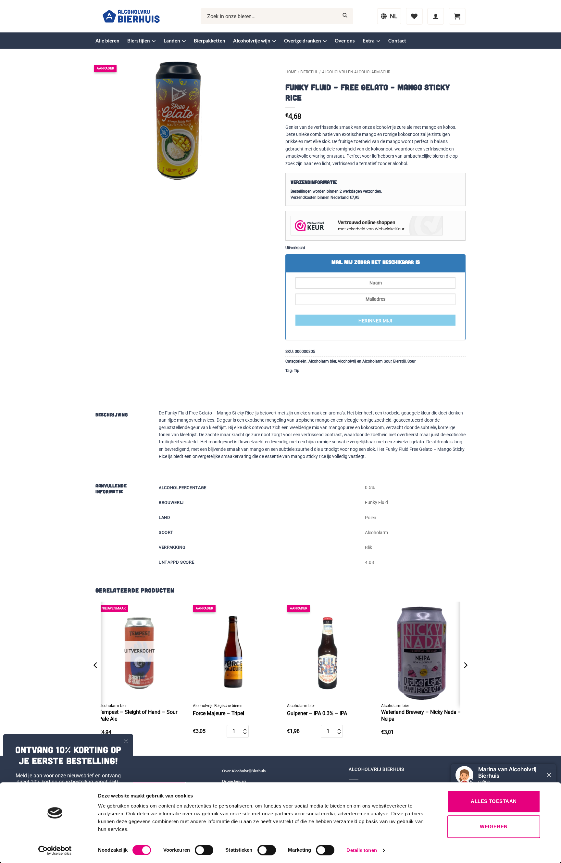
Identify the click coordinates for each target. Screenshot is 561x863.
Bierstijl (309, 72)
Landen (172, 40)
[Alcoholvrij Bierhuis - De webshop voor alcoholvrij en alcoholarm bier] (131, 16)
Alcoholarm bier (322, 361)
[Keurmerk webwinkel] (367, 225)
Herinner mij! (375, 320)
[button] (435, 16)
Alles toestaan (494, 801)
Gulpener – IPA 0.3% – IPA (317, 713)
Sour (411, 361)
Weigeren (494, 826)
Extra (369, 40)
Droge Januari (234, 781)
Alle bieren (107, 40)
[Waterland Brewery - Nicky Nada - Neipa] (422, 651)
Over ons (345, 40)
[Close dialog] (126, 741)
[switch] (204, 850)
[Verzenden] (345, 16)
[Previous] (96, 678)
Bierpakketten (209, 40)
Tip (296, 370)
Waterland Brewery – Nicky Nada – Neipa (421, 715)
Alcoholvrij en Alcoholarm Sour (356, 72)
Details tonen (361, 850)
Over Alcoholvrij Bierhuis (244, 770)
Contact (397, 40)
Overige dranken (302, 40)
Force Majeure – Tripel (218, 713)
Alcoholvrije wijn (251, 40)
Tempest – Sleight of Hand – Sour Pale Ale (138, 715)
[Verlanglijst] (414, 16)
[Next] (465, 678)
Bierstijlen (138, 40)
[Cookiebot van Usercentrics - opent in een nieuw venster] (55, 850)
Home (290, 72)
